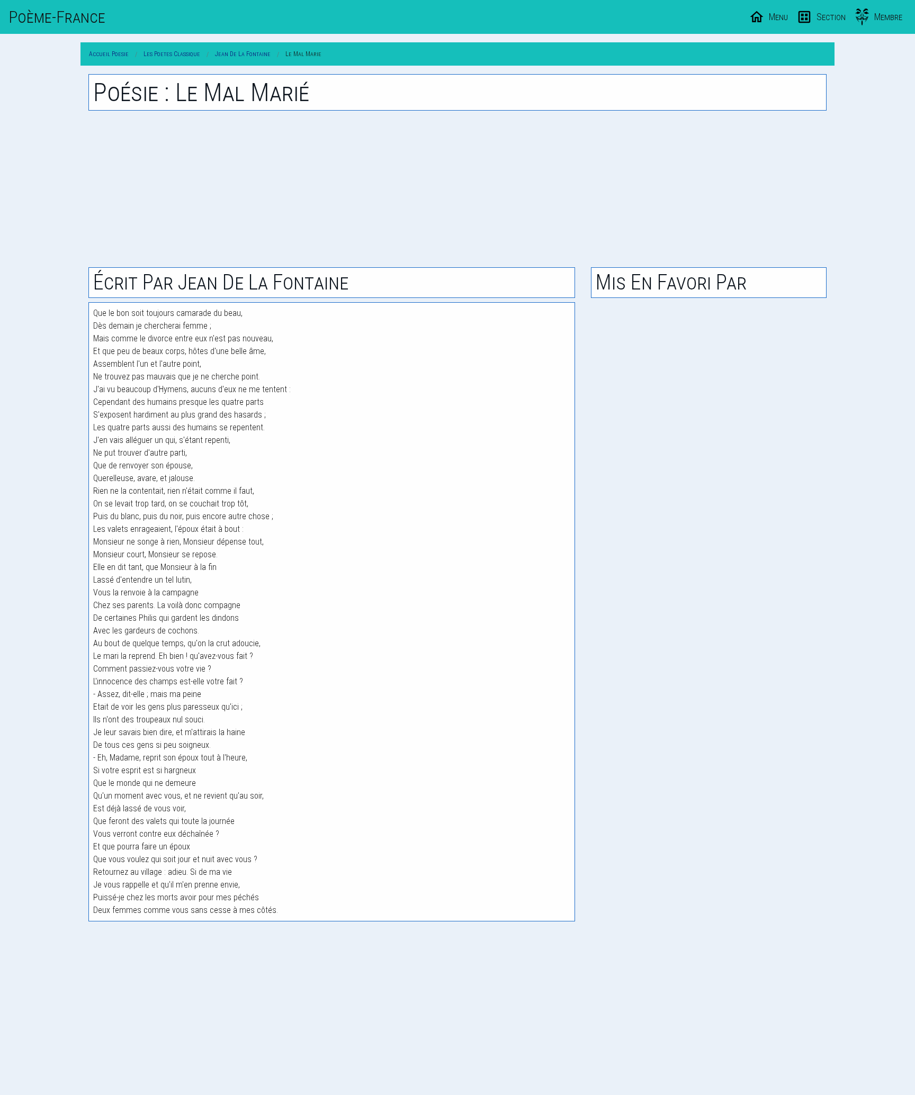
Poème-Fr (56, 17)
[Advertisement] (457, 189)
